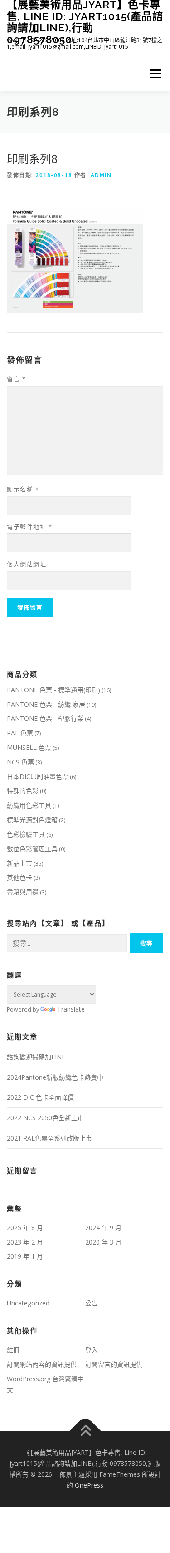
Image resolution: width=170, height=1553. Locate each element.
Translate (71, 1009)
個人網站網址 (26, 564)
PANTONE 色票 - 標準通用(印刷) (53, 689)
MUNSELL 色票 (29, 747)
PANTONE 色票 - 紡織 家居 (46, 704)
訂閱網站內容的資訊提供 (42, 1364)
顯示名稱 (23, 489)
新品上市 (19, 863)
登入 (91, 1349)
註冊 (13, 1349)
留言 (16, 379)
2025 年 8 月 (25, 1227)
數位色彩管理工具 (32, 848)
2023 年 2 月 (25, 1242)
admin (101, 175)
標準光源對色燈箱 (32, 819)
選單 (152, 74)
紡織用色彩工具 (29, 805)
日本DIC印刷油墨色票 (37, 776)
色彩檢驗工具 (26, 834)
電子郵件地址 (29, 526)
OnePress (89, 1485)
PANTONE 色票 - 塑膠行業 (45, 718)
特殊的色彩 (23, 790)
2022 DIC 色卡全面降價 (40, 1097)
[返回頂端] (85, 1431)
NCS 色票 (20, 762)
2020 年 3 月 (103, 1242)
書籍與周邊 (23, 892)
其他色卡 (19, 877)
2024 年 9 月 (103, 1227)
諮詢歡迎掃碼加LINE (36, 1056)
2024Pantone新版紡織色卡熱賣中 (55, 1077)
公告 (91, 1303)
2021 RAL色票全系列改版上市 (49, 1138)
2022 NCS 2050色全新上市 (45, 1117)
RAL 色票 (20, 733)
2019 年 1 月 (25, 1256)
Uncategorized (28, 1303)
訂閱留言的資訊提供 (113, 1364)
